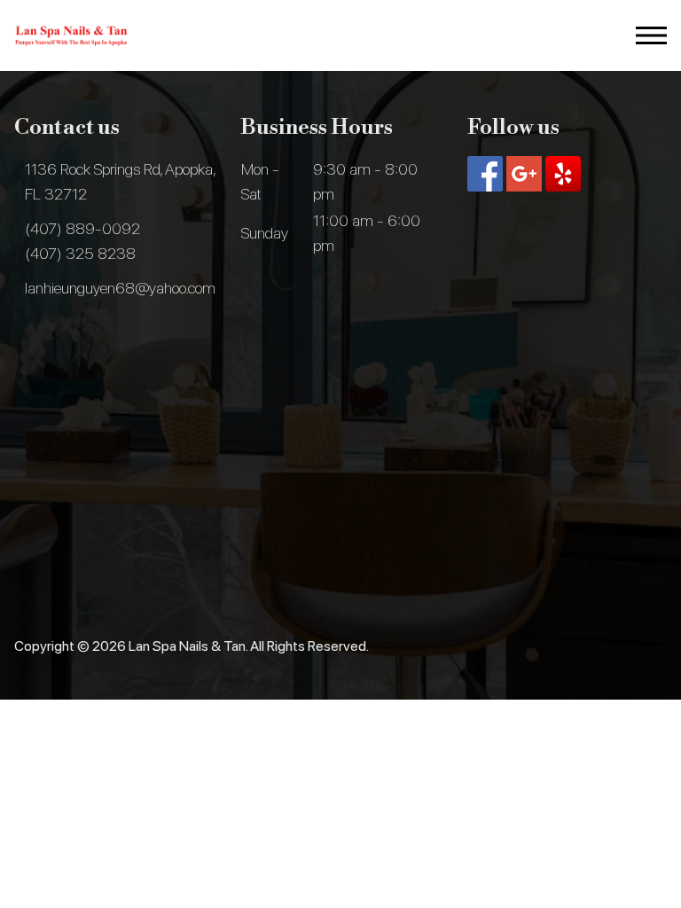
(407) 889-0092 (82, 228)
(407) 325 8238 (80, 253)
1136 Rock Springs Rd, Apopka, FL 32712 (120, 181)
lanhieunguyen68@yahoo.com (120, 287)
